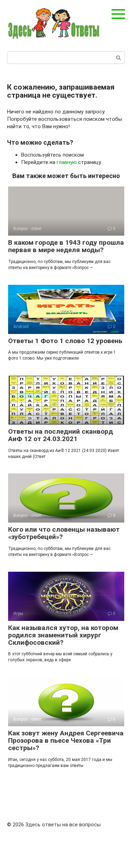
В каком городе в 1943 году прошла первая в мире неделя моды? (66, 246)
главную (67, 162)
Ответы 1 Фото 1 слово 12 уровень (65, 341)
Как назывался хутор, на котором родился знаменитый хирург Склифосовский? (63, 635)
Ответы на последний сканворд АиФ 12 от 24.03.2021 (60, 435)
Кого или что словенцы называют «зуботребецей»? (64, 533)
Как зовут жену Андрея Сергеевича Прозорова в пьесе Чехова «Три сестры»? (66, 740)
